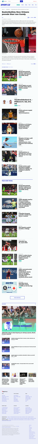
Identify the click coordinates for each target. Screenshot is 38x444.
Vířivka (35, 418)
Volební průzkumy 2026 (5, 396)
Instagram (30, 428)
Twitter (30, 429)
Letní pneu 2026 (27, 407)
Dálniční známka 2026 (28, 408)
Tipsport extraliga (27, 397)
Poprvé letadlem (16, 408)
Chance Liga (21, 70)
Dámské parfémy (21, 419)
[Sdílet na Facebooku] (34, 63)
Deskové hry (29, 419)
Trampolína (15, 418)
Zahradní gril (32, 418)
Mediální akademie (31, 436)
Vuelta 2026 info (16, 395)
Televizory (32, 419)
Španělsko (20, 226)
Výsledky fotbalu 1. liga (28, 396)
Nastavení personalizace (32, 438)
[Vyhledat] (21, 1)
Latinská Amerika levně (17, 412)
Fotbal (22, 4)
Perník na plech (4, 413)
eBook (30, 17)
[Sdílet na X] (35, 63)
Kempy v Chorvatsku (17, 407)
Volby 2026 (3, 395)
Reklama (30, 430)
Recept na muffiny (4, 408)
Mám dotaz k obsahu (32, 435)
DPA (18, 426)
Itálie (19, 212)
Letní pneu (25, 419)
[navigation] (1, 1)
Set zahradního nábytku (26, 418)
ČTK (2, 17)
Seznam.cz (35, 1)
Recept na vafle (4, 412)
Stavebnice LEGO (16, 419)
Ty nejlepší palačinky (5, 407)
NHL (26, 401)
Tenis (29, 4)
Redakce (30, 425)
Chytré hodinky (4, 420)
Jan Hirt (15, 397)
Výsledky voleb (4, 397)
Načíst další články (17, 297)
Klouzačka (21, 418)
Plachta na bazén (10, 418)
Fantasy (18, 4)
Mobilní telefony (11, 419)
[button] (19, 40)
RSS (29, 426)
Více (36, 4)
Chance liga (27, 395)
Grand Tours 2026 (16, 401)
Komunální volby (4, 401)
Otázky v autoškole (28, 412)
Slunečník (18, 418)
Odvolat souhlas (31, 437)
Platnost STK (27, 413)
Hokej (26, 4)
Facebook (30, 427)
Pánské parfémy (9, 420)
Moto (33, 4)
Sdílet (33, 17)
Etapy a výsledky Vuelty (17, 396)
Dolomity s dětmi (16, 413)
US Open (15, 98)
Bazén (7, 418)
